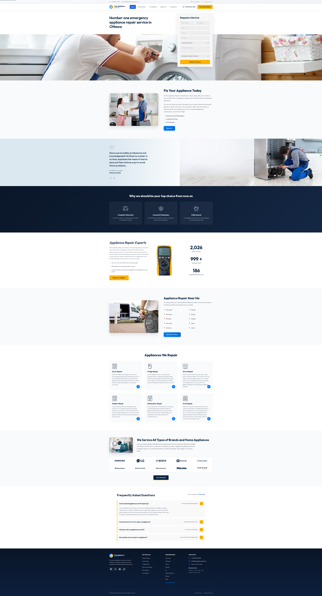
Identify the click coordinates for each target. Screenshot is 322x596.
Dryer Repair (145, 564)
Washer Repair (146, 561)
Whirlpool (168, 564)
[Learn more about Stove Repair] (209, 390)
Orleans (192, 322)
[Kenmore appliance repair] (161, 471)
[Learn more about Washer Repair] (138, 422)
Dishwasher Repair (147, 570)
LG (166, 573)
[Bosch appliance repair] (161, 464)
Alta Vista (168, 326)
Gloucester (168, 313)
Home (133, 7)
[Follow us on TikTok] (124, 572)
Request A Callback (119, 281)
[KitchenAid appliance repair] (140, 471)
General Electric (169, 576)
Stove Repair (145, 573)
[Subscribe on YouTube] (119, 572)
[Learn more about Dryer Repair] (138, 390)
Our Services (141, 7)
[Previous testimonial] (110, 181)
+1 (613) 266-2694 (196, 561)
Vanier (192, 326)
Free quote (201, 497)
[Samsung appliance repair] (119, 464)
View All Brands (161, 481)
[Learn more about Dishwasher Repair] (173, 422)
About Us (163, 7)
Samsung (168, 561)
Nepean (192, 313)
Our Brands (152, 7)
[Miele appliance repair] (181, 471)
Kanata (192, 317)
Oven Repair (145, 576)
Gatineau (167, 331)
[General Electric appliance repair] (119, 471)
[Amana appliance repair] (202, 471)
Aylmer (192, 331)
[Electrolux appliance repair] (202, 464)
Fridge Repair (146, 567)
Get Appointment (205, 7)
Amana (167, 579)
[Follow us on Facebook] (111, 572)
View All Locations (172, 338)
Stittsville (167, 322)
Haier (166, 582)
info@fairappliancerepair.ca (198, 564)
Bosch (167, 567)
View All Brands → (170, 586)
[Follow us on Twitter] (115, 572)
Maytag (167, 570)
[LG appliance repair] (140, 464)
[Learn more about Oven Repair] (209, 422)
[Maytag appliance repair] (181, 464)
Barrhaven (168, 317)
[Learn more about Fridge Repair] (173, 390)
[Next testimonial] (114, 181)
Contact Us (173, 7)
